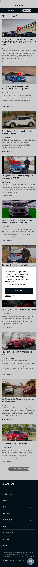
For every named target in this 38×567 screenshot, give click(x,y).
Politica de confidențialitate (15, 284)
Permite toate (19, 290)
